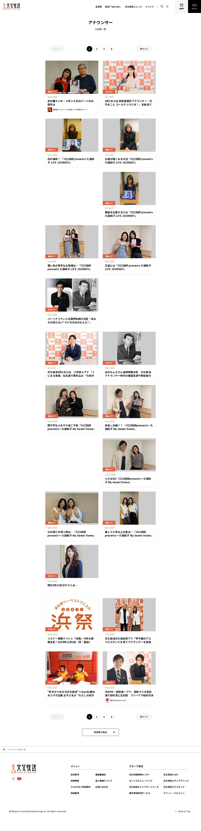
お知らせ (109, 91)
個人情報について (103, 780)
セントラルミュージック (140, 780)
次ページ (144, 48)
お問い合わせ (101, 786)
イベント (149, 6)
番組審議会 (100, 774)
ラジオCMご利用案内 (81, 786)
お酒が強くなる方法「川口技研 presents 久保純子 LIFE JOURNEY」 (129, 160)
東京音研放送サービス (139, 793)
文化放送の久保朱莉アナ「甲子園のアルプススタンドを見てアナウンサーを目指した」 (128, 642)
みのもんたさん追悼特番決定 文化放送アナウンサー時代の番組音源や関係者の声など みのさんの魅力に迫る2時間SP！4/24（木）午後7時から (129, 377)
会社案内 (75, 774)
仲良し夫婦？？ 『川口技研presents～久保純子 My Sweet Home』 (129, 427)
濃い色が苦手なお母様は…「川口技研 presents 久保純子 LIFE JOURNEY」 (70, 267)
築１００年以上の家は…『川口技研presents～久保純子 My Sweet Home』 (129, 533)
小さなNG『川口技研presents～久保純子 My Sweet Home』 (128, 480)
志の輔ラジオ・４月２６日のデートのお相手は (71, 102)
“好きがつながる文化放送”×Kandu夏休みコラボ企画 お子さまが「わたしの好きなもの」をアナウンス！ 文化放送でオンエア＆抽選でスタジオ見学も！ (71, 697)
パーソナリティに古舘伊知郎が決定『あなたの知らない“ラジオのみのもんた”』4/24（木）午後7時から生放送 (72, 322)
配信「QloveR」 (113, 6)
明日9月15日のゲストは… (63, 585)
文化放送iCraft (170, 774)
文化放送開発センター (139, 774)
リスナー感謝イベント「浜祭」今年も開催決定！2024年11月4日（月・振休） (71, 640)
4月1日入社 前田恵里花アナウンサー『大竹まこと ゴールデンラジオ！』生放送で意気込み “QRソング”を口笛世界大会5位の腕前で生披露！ (128, 106)
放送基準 (75, 793)
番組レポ (51, 91)
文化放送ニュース (133, 6)
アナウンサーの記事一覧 (17, 749)
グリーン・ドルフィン (174, 793)
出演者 (98, 6)
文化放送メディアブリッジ (176, 780)
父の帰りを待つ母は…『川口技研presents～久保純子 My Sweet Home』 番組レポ (72, 535)
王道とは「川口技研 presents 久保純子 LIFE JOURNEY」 (128, 267)
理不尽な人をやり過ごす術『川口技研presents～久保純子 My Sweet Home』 (72, 427)
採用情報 (75, 780)
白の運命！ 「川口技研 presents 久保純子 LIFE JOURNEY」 (71, 160)
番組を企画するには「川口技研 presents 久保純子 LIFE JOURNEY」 (129, 214)
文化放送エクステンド (174, 786)
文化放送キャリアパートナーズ (144, 786)
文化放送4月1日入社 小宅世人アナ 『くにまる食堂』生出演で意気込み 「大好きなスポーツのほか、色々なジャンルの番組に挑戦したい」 (72, 377)
